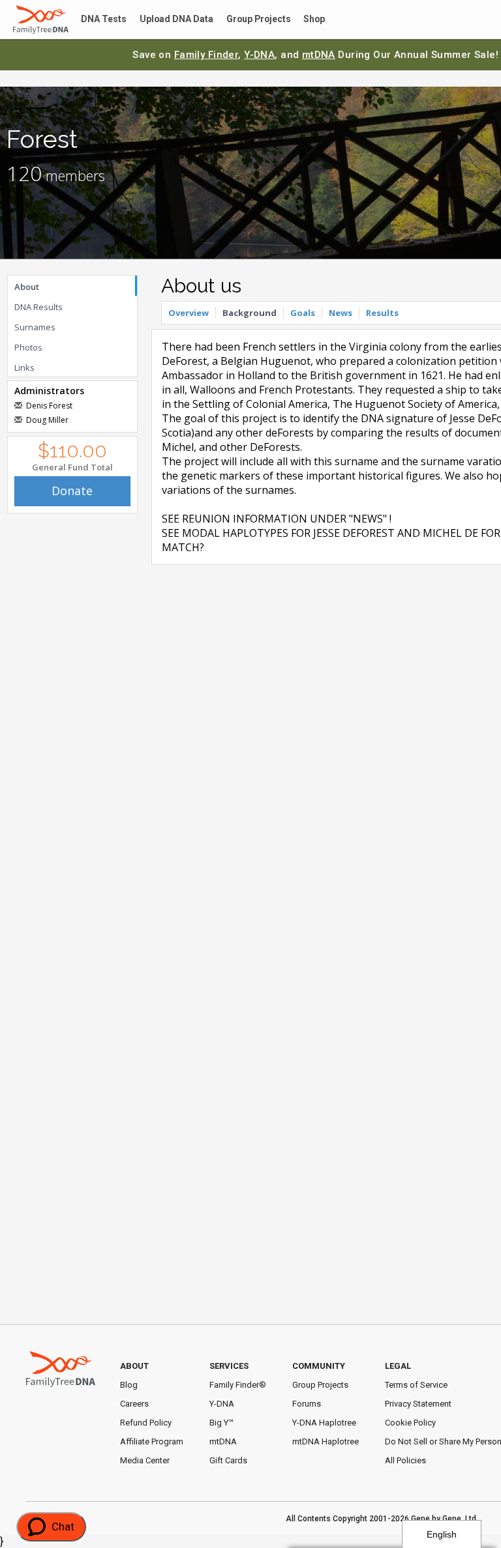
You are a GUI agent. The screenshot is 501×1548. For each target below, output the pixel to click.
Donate (72, 490)
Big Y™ (221, 1422)
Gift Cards (228, 1460)
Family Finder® (237, 1385)
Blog (129, 1385)
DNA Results (38, 307)
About (26, 287)
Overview (188, 313)
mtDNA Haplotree (325, 1441)
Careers (134, 1403)
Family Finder (206, 55)
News (340, 313)
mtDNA (318, 55)
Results (382, 313)
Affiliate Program (151, 1441)
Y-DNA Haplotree (324, 1422)
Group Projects (245, 20)
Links (24, 367)
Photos (28, 347)
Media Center (145, 1460)
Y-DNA (259, 55)
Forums (306, 1403)
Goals (302, 313)
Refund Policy (146, 1422)
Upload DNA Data (167, 20)
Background (249, 313)
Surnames (34, 327)
